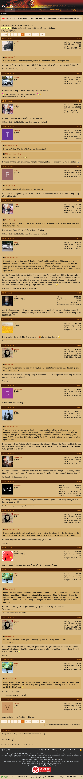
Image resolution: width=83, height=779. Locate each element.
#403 (79, 101)
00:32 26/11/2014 (8, 510)
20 (19, 34)
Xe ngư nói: (9, 186)
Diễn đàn (10, 10)
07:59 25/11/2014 (8, 293)
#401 (79, 38)
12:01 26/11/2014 (8, 617)
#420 (79, 700)
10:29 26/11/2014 (8, 548)
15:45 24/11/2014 (8, 101)
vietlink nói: (9, 636)
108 (37, 34)
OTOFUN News (72, 750)
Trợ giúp (63, 750)
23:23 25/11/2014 (8, 453)
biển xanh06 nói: (11, 529)
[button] (4, 10)
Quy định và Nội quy (51, 750)
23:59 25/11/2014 (8, 481)
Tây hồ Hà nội (76, 113)
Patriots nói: (9, 57)
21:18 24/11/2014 (8, 166)
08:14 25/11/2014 (8, 320)
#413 (79, 453)
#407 (79, 238)
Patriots (5, 31)
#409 (79, 320)
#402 (79, 73)
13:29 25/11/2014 (8, 407)
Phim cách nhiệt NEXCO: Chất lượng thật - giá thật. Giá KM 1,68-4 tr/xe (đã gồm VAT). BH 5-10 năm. (43, 777)
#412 (79, 407)
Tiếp (41, 34)
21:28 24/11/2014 (8, 201)
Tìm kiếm (4, 13)
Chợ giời (42, 10)
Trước (5, 34)
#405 (79, 166)
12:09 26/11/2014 (8, 659)
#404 (79, 126)
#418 (79, 617)
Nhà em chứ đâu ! (75, 357)
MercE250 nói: (10, 145)
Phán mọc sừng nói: (12, 154)
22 (26, 34)
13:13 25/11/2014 (8, 345)
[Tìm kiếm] (80, 10)
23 (30, 34)
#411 (79, 385)
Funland (32, 10)
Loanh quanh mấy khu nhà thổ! (71, 305)
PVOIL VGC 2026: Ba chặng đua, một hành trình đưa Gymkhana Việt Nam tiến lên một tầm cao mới (43, 18)
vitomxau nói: (9, 679)
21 (23, 34)
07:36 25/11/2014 (8, 238)
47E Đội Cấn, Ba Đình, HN (72, 493)
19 (15, 34)
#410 (79, 345)
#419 (79, 659)
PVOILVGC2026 (55, 10)
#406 (79, 201)
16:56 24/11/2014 (8, 126)
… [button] (12, 34)
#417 (79, 570)
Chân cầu (78, 138)
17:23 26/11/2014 (8, 700)
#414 (79, 481)
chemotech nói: (10, 257)
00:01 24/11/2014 (8, 38)
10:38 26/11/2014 (8, 570)
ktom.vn (78, 495)
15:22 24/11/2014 (8, 73)
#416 (79, 548)
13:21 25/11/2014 (8, 385)
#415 (79, 510)
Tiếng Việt (6, 750)
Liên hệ (40, 750)
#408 (79, 293)
